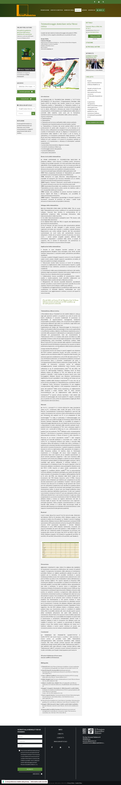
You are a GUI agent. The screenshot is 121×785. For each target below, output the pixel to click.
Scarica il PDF (96, 36)
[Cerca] (33, 113)
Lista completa (95, 122)
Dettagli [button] (89, 23)
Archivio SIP (91, 10)
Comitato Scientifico (56, 10)
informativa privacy (34, 750)
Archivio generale (25, 91)
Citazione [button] (89, 42)
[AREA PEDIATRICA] (26, 10)
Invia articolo (25, 99)
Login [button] (100, 10)
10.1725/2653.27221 (93, 32)
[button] (18, 105)
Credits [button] (60, 734)
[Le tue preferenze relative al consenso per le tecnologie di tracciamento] (3, 781)
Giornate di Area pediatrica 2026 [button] (91, 56)
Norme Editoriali (69, 10)
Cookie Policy (78, 783)
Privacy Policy (70, 783)
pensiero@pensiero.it (89, 741)
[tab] (95, 23)
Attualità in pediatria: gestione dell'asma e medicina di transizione (24, 32)
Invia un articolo (60, 741)
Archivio (84, 10)
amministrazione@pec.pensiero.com (94, 743)
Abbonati (78, 10)
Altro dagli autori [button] (93, 47)
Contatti (60, 737)
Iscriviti (30, 769)
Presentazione (45, 10)
